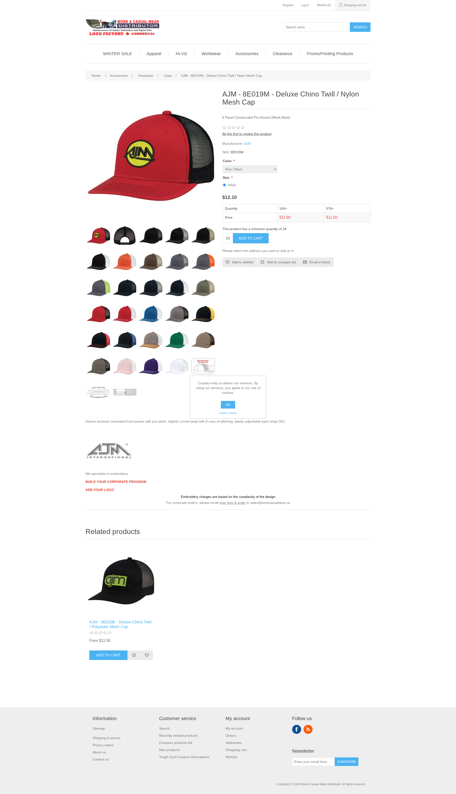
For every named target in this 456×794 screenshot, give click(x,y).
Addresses (234, 743)
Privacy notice (103, 745)
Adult (232, 185)
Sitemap (99, 728)
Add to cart (251, 238)
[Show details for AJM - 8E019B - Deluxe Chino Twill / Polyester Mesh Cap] (121, 581)
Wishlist (231, 757)
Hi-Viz (181, 53)
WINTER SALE (117, 53)
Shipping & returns (106, 738)
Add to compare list (281, 262)
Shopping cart (236, 750)
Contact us (101, 759)
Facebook (296, 729)
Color (228, 161)
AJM (247, 143)
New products (169, 750)
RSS (308, 729)
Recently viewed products (178, 735)
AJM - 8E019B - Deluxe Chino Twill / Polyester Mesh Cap (120, 624)
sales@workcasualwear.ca (270, 503)
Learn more (228, 413)
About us (99, 752)
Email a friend (319, 262)
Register (288, 5)
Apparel (154, 53)
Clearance (282, 53)
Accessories (246, 53)
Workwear (211, 53)
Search (360, 27)
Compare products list (175, 743)
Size (226, 177)
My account (234, 728)
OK (228, 405)
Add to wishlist (242, 262)
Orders (231, 735)
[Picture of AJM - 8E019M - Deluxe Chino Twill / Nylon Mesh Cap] (98, 235)
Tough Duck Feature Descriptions (184, 757)
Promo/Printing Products (330, 53)
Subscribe (346, 762)
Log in (305, 5)
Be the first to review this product (246, 134)
